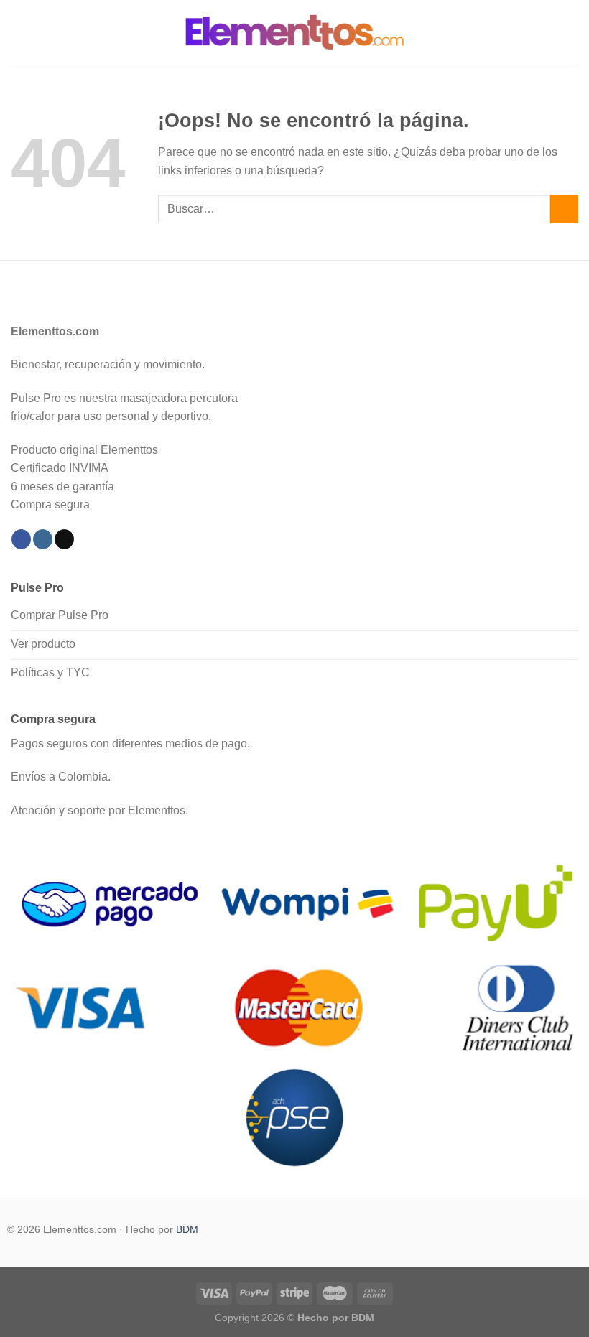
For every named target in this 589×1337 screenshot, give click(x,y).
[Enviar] (564, 209)
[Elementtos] (294, 32)
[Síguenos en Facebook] (21, 539)
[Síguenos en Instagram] (42, 539)
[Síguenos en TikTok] (64, 539)
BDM (187, 1229)
